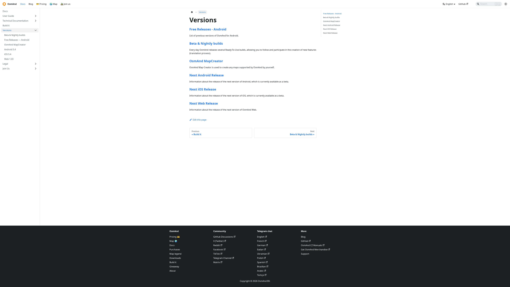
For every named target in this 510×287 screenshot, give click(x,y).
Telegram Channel (222, 258)
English (260, 236)
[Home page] (191, 12)
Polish (260, 258)
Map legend (175, 253)
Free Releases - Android (207, 29)
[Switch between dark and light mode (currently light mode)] (506, 4)
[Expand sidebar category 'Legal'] (36, 64)
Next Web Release (203, 103)
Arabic (260, 270)
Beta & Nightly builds (206, 43)
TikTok (216, 253)
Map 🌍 (173, 241)
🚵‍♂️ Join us (65, 4)
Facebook (218, 249)
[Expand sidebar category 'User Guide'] (36, 16)
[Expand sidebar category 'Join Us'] (36, 68)
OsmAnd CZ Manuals (311, 245)
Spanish (261, 262)
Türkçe (260, 275)
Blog (31, 4)
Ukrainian (262, 253)
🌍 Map (53, 4)
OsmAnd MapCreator (206, 61)
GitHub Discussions (223, 236)
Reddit (216, 245)
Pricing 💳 (174, 236)
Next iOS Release (202, 89)
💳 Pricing (41, 4)
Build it (172, 262)
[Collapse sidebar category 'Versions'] (36, 30)
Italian (260, 249)
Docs (22, 4)
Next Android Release (206, 75)
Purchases (174, 249)
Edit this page (199, 119)
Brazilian (261, 266)
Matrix (216, 262)
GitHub (462, 4)
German (261, 245)
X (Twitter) (218, 241)
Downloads (175, 258)
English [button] (449, 4)
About (172, 270)
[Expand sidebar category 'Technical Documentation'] (36, 21)
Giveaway (174, 266)
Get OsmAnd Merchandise (314, 249)
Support (305, 253)
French (260, 241)
